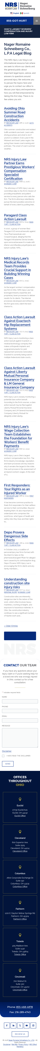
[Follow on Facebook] (7, 1025)
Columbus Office (20, 886)
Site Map (14, 1044)
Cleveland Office (20, 851)
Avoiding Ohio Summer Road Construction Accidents (14, 114)
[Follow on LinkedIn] (13, 1025)
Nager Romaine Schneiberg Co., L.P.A (21, 1040)
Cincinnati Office (20, 990)
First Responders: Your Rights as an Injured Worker (17, 489)
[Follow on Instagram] (33, 1025)
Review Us (20, 1034)
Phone (5, 707)
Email (4, 716)
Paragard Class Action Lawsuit (15, 217)
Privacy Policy (23, 1044)
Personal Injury (10, 592)
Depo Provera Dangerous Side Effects (16, 536)
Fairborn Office (20, 919)
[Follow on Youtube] (27, 1025)
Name (4, 697)
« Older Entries (11, 626)
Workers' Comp (10, 184)
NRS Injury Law (12, 123)
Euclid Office (20, 816)
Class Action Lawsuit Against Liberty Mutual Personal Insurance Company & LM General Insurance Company (19, 377)
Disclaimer (7, 751)
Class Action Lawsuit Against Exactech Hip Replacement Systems (19, 322)
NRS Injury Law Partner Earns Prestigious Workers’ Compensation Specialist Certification (19, 168)
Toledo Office (20, 954)
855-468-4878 (24, 1007)
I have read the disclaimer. (19, 756)
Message (6, 726)
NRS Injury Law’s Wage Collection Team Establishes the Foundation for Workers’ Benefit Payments (18, 436)
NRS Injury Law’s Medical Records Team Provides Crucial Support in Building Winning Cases (17, 268)
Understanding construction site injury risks (17, 583)
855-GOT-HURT (17, 20)
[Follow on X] (20, 1025)
